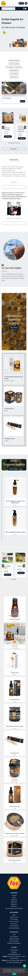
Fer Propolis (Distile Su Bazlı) (14, 806)
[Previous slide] (3, 127)
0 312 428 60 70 (14, 950)
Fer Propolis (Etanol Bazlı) (15, 699)
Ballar (14, 915)
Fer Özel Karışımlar (14, 921)
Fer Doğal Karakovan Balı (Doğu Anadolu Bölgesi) (14, 833)
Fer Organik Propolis (15, 672)
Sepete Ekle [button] (8, 574)
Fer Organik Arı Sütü (9, 438)
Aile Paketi (20, 566)
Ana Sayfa (14, 895)
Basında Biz (14, 902)
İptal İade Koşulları (14, 941)
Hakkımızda (14, 899)
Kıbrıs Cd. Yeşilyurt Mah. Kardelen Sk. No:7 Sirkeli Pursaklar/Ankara (14, 961)
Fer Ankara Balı (14, 779)
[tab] (11, 579)
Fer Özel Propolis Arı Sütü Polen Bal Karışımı (13, 377)
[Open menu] (26, 3)
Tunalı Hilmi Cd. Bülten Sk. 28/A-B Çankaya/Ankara (14, 957)
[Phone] (24, 965)
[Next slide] (25, 127)
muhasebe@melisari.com (14, 954)
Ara (13, 8)
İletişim (14, 897)
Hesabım (21, 3)
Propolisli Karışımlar (14, 928)
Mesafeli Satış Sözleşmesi (14, 943)
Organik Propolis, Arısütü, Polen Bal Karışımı (14, 726)
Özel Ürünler (14, 923)
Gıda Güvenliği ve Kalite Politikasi (14, 908)
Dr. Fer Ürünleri (14, 919)
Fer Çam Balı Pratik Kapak (14, 619)
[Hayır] (26, 971)
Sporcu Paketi (14, 646)
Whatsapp (14, 952)
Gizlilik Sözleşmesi (14, 939)
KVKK (14, 934)
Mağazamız (14, 904)
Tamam (14, 974)
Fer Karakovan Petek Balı (7, 127)
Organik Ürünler (14, 917)
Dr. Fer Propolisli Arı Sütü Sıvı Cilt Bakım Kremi (15, 502)
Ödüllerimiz (14, 906)
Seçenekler (8, 136)
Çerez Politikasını (10, 971)
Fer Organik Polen (9, 408)
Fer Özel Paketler (14, 926)
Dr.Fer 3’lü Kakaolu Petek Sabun (14, 860)
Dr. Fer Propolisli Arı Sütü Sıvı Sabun (15, 532)
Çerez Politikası (14, 936)
